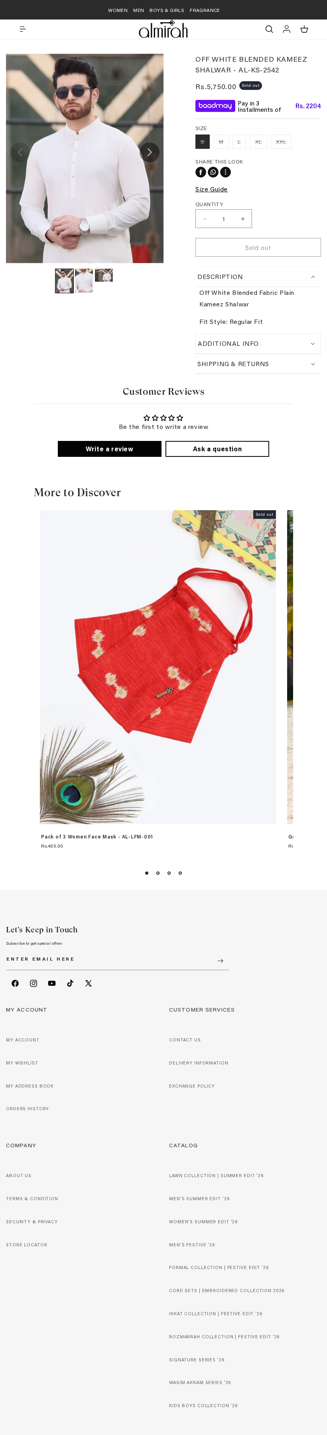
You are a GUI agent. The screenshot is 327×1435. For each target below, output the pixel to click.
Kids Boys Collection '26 (203, 1405)
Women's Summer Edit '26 (203, 1221)
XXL (284, 143)
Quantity (209, 204)
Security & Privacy (32, 1221)
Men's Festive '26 (192, 1245)
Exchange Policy (192, 1086)
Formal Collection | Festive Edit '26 (219, 1267)
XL (261, 143)
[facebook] (200, 172)
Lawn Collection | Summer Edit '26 (216, 1175)
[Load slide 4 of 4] (180, 873)
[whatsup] (213, 172)
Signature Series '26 (197, 1360)
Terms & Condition (32, 1198)
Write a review (109, 449)
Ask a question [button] (217, 449)
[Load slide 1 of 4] (146, 873)
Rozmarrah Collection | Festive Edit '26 (224, 1336)
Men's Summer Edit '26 (199, 1198)
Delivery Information (199, 1063)
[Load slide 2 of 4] (158, 873)
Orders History (27, 1108)
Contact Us (185, 1040)
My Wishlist (22, 1063)
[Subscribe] (220, 960)
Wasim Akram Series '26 (200, 1382)
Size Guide (211, 189)
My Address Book (30, 1086)
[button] (23, 29)
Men (138, 10)
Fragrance (205, 10)
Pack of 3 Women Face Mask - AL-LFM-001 (97, 837)
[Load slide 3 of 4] (169, 873)
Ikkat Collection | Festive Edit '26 (215, 1313)
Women (118, 10)
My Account (22, 1040)
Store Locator (26, 1245)
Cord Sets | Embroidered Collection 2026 (226, 1290)
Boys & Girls (167, 10)
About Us (19, 1175)
